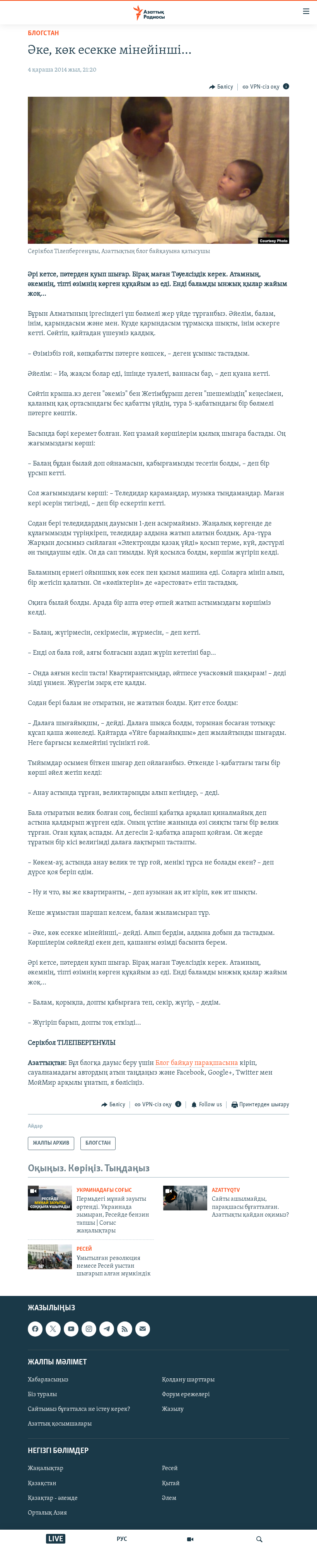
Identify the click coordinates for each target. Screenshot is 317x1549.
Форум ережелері (186, 1395)
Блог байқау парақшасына (196, 1063)
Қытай (171, 1483)
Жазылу (173, 1409)
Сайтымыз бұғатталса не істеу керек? (79, 1409)
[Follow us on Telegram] (106, 1328)
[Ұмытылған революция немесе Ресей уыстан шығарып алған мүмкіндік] (50, 1256)
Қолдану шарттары (188, 1380)
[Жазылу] (142, 1328)
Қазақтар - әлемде (53, 1498)
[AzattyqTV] (190, 1539)
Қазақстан (42, 1483)
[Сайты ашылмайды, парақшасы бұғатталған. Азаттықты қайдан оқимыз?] (185, 1198)
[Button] (221, 87)
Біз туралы (42, 1395)
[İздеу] (259, 1539)
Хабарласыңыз (48, 1380)
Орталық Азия (47, 1513)
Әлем (169, 1498)
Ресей (84, 1249)
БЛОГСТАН (43, 33)
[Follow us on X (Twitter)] (53, 1328)
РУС (122, 1539)
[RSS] (124, 1328)
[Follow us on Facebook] (35, 1328)
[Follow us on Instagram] (89, 1328)
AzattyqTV (226, 1190)
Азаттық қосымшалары (60, 1424)
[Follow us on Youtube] (71, 1328)
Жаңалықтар (45, 1468)
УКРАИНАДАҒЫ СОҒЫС (104, 1190)
